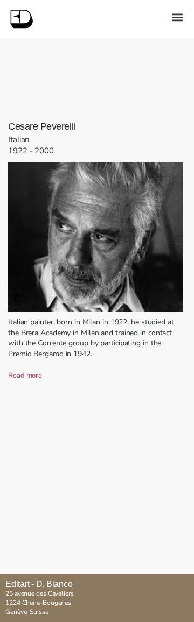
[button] (177, 17)
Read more (25, 375)
